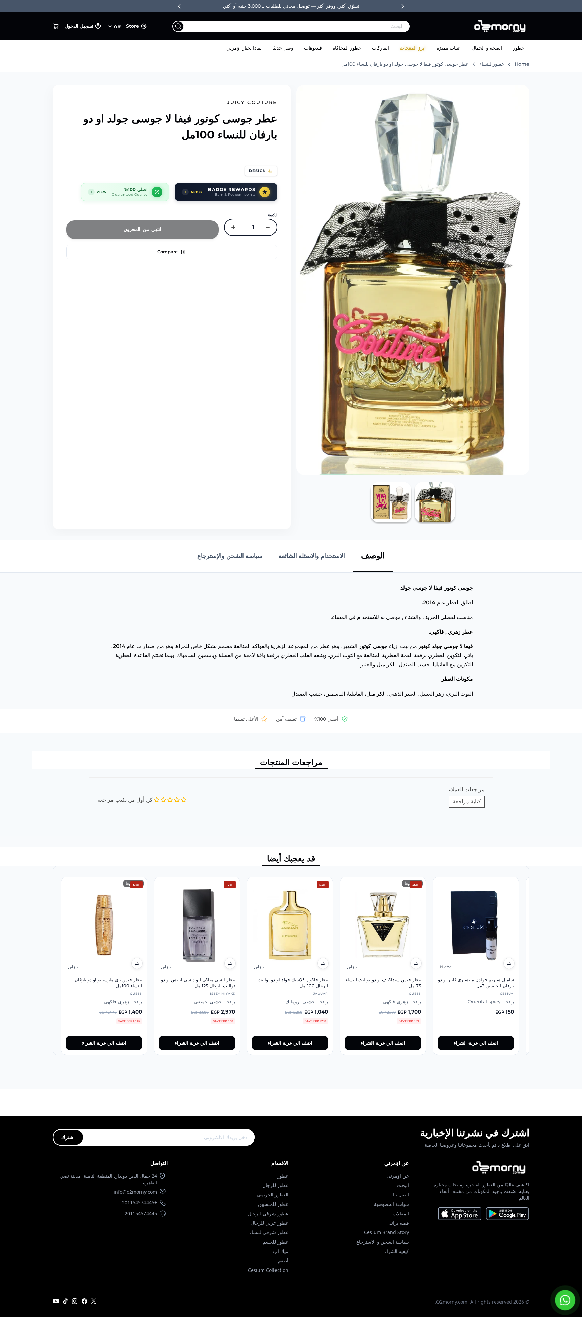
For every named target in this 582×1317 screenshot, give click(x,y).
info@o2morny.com (135, 1192)
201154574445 (141, 1213)
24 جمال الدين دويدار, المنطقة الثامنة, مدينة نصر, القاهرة (108, 1179)
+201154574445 (139, 1202)
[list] (291, 960)
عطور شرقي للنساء (268, 1232)
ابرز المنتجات (413, 48)
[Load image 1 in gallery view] (435, 502)
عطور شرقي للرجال (268, 1213)
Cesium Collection (268, 1270)
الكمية (272, 215)
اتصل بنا (401, 1194)
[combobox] (304, 26)
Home (522, 64)
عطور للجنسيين (273, 1204)
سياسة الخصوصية (391, 1204)
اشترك (68, 1137)
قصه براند (399, 1223)
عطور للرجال (275, 1185)
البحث (403, 1185)
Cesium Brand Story (386, 1232)
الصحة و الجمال (487, 48)
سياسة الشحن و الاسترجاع (382, 1242)
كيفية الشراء (396, 1251)
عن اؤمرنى (398, 1176)
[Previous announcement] (179, 6)
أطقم (283, 1260)
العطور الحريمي (272, 1194)
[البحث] (178, 26)
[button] (56, 26)
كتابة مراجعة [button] (467, 801)
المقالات (401, 1213)
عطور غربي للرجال (269, 1223)
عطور (518, 48)
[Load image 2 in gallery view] (391, 502)
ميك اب (280, 1251)
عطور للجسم (275, 1242)
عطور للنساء (491, 64)
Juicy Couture (252, 102)
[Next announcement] (403, 6)
